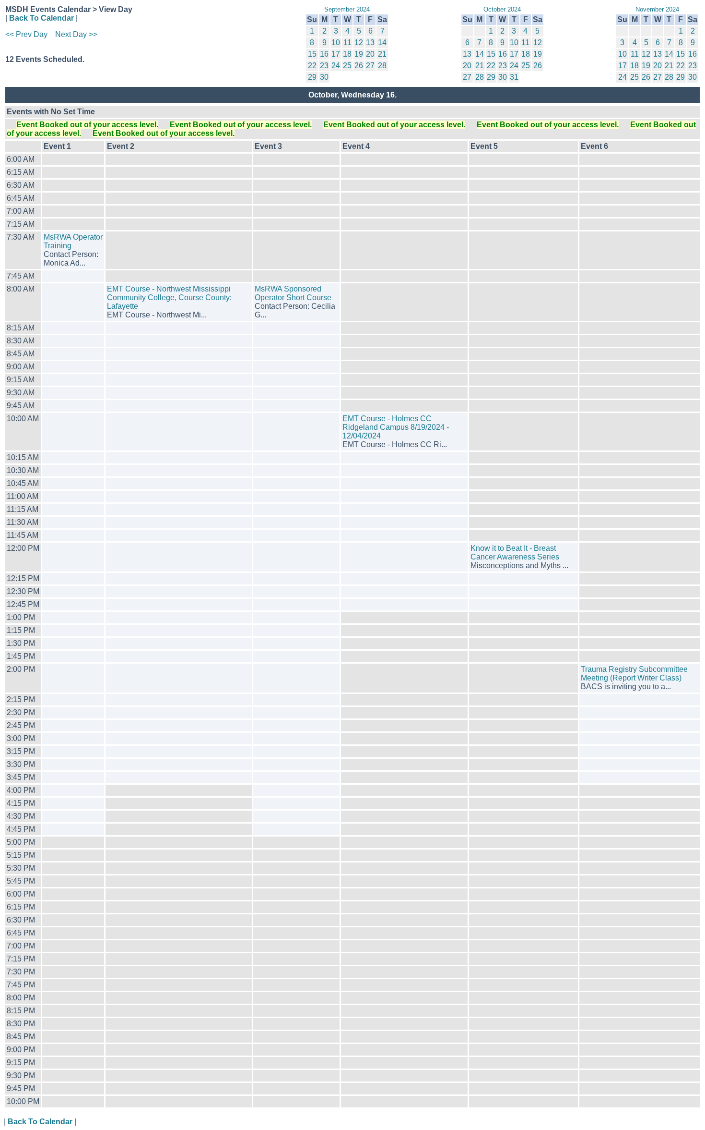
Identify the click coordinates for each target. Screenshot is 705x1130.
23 (324, 65)
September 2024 (347, 9)
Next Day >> (76, 34)
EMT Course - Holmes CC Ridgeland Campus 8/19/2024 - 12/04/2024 (395, 427)
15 (312, 54)
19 (358, 54)
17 (335, 54)
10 (335, 42)
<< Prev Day (26, 34)
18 (347, 54)
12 (358, 42)
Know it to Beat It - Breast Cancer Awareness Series (514, 552)
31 (514, 77)
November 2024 (657, 9)
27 (370, 65)
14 (382, 42)
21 (382, 54)
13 (370, 42)
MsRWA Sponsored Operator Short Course (293, 293)
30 (324, 77)
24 (335, 65)
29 (312, 77)
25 (347, 65)
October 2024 (502, 9)
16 (324, 54)
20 (370, 54)
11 (347, 42)
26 (358, 65)
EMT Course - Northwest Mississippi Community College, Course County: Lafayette (169, 297)
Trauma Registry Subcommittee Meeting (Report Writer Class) (634, 673)
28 (382, 65)
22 (312, 65)
